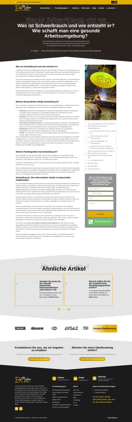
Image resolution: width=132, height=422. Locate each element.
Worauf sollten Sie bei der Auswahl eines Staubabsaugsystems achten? (50, 284)
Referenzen (85, 8)
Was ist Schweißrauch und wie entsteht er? (102, 132)
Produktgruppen (61, 8)
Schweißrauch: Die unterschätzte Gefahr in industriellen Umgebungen (101, 147)
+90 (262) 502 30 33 (96, 160)
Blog (94, 8)
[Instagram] (112, 2)
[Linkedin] (115, 2)
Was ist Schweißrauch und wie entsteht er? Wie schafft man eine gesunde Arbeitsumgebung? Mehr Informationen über (101, 154)
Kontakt (101, 8)
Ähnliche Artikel (93, 163)
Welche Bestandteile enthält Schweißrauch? (99, 137)
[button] (59, 309)
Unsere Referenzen (94, 169)
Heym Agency (112, 418)
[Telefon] (54, 378)
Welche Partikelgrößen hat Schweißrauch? (98, 142)
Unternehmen (45, 8)
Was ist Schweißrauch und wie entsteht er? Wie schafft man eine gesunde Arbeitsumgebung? (101, 126)
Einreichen (100, 214)
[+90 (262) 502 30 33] (90, 222)
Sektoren (75, 8)
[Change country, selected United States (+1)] (90, 194)
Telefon (60, 377)
